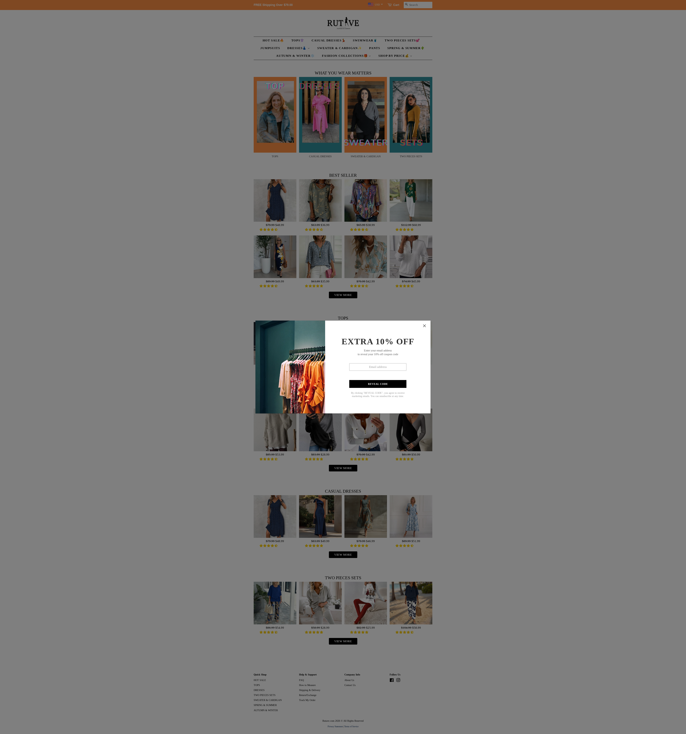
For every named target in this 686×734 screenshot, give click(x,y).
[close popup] (424, 325)
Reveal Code (378, 384)
